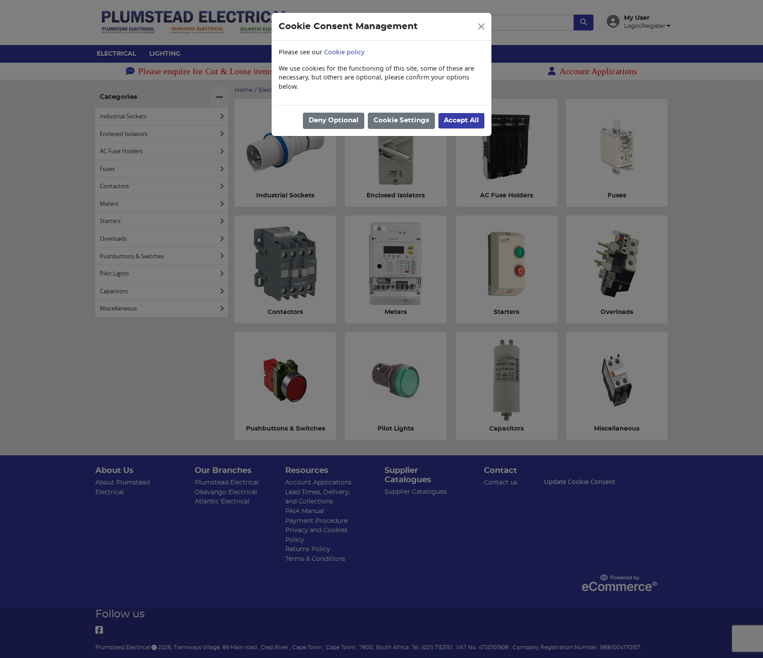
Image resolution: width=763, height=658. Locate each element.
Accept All (461, 120)
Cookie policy (344, 52)
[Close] (481, 26)
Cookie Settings (401, 120)
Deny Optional (334, 120)
